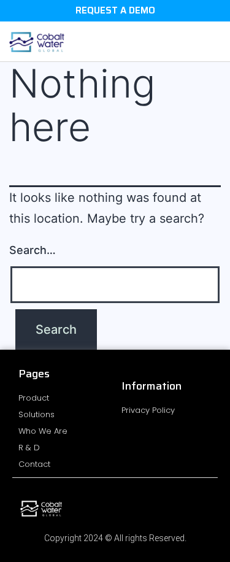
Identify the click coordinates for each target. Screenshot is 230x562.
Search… (32, 250)
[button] (212, 41)
